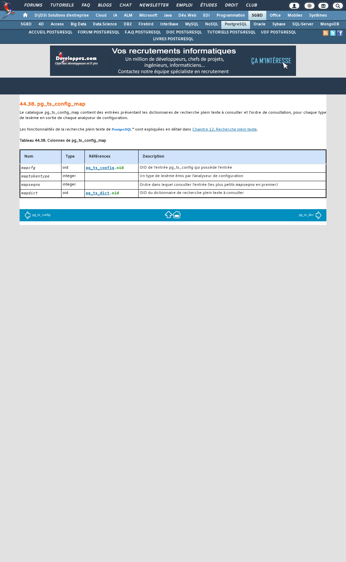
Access (57, 24)
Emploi (184, 5)
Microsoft (148, 15)
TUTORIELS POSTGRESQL (231, 32)
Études (208, 5)
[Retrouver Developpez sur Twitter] (333, 33)
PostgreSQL (236, 24)
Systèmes (318, 15)
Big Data (78, 24)
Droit (231, 5)
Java (168, 15)
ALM (128, 15)
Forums (33, 5)
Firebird (146, 24)
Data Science (105, 24)
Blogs (104, 5)
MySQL (191, 24)
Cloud (101, 15)
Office (275, 15)
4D (41, 24)
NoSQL (211, 24)
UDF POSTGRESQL (278, 32)
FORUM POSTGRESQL (98, 32)
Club (251, 5)
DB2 (128, 24)
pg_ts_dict (306, 215)
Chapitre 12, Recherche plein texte (224, 129)
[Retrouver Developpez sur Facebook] (340, 33)
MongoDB (329, 24)
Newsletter (154, 5)
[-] (177, 214)
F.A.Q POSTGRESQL (143, 32)
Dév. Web (187, 15)
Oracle (259, 24)
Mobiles (295, 15)
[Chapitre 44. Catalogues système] (169, 214)
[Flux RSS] (325, 33)
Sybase (279, 24)
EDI (206, 15)
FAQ (85, 5)
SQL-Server (303, 24)
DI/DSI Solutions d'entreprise (61, 15)
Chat (125, 5)
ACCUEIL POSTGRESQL (50, 32)
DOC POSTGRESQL (184, 32)
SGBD (257, 15)
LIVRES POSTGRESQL (173, 39)
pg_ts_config (41, 215)
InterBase (169, 24)
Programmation (231, 15)
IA (115, 15)
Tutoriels (61, 5)
